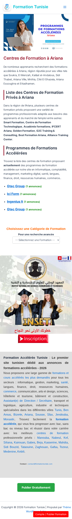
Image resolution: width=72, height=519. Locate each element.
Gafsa (53, 447)
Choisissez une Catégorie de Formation (36, 229)
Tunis (58, 410)
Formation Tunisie (30, 6)
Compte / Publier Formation (50, 514)
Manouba (43, 437)
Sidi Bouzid (11, 447)
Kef (66, 437)
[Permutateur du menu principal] (65, 7)
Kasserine (50, 442)
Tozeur (64, 447)
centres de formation (53, 433)
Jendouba (61, 414)
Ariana (28, 414)
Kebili (20, 451)
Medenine (9, 451)
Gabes (31, 442)
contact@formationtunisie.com (40, 464)
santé (64, 382)
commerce (9, 391)
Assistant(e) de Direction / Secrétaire (27, 400)
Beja (40, 442)
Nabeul (56, 437)
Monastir (8, 419)
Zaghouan (41, 447)
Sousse (40, 414)
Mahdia (63, 442)
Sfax (50, 414)
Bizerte (17, 414)
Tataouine (27, 447)
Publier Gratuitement (36, 487)
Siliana (7, 442)
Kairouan (19, 442)
